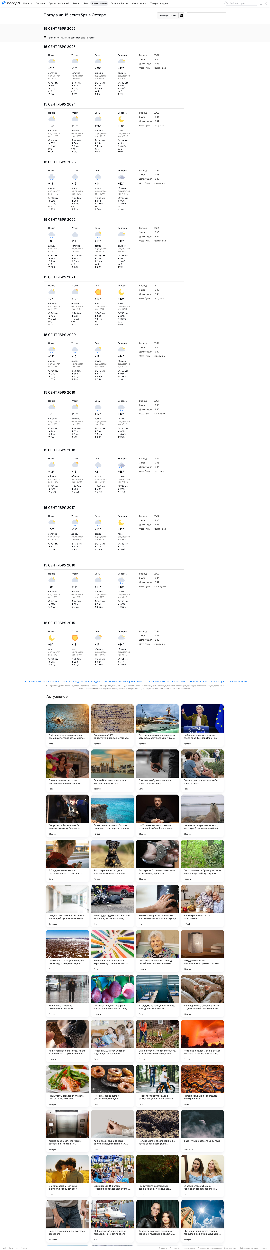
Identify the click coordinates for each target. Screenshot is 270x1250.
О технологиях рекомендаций (210, 1248)
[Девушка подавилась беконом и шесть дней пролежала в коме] (67, 906)
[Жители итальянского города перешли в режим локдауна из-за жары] (202, 1221)
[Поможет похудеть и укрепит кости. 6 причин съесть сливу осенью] (112, 996)
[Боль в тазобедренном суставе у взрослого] (67, 1221)
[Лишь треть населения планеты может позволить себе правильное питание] (67, 1086)
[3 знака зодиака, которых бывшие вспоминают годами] (67, 770)
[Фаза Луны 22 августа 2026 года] (202, 1131)
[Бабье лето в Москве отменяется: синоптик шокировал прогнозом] (67, 996)
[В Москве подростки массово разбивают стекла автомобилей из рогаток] (67, 725)
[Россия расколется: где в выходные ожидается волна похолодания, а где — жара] (112, 861)
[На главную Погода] (13, 3)
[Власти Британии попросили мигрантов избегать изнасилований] (112, 770)
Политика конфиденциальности (182, 1248)
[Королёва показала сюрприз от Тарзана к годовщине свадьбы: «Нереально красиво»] (157, 1221)
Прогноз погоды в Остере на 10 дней (166, 681)
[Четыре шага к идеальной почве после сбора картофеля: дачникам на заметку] (157, 1131)
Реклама (24, 1248)
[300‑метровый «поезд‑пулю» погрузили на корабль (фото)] (112, 1221)
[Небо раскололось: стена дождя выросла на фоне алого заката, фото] (202, 1041)
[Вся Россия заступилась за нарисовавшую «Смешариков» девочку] (112, 951)
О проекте (163, 1248)
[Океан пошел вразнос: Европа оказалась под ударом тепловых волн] (112, 816)
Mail (4, 1248)
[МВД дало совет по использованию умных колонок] (202, 951)
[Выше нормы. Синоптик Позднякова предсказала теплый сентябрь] (112, 1176)
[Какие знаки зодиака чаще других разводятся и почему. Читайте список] (112, 1131)
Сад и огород (218, 681)
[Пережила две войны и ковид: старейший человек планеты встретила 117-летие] (157, 951)
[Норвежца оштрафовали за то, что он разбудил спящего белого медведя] (202, 816)
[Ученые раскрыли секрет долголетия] (202, 906)
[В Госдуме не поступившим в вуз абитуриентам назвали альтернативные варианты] (157, 996)
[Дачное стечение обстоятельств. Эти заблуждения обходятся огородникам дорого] (157, 1041)
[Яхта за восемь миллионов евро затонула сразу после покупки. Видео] (157, 725)
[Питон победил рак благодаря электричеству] (202, 1086)
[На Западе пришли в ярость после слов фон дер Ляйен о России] (202, 725)
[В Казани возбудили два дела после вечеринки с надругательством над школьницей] (157, 770)
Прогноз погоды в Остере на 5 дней (81, 681)
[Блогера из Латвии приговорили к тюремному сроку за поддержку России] (157, 861)
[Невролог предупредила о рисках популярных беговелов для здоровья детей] (157, 1086)
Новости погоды (198, 681)
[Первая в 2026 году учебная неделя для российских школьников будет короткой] (112, 1041)
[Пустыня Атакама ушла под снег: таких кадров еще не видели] (67, 951)
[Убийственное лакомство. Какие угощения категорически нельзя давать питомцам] (67, 1041)
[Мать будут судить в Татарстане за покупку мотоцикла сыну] (112, 906)
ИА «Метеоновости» (259, 1248)
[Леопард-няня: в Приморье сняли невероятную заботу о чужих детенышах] (202, 861)
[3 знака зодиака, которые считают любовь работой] (67, 1176)
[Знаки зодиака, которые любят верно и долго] (202, 770)
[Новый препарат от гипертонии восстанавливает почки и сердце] (157, 906)
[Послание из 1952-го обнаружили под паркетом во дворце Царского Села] (112, 725)
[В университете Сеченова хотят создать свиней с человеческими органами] (202, 996)
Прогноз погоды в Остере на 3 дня (41, 681)
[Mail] (4, 3)
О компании (13, 1248)
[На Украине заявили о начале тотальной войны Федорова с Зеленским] (157, 816)
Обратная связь (230, 1248)
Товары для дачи (238, 681)
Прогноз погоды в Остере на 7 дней (123, 681)
